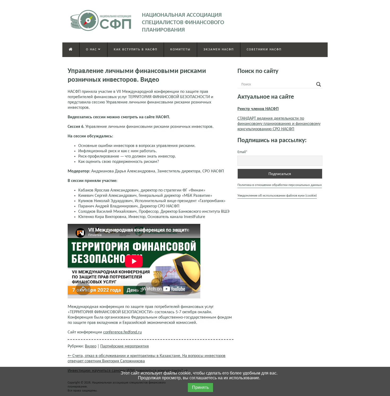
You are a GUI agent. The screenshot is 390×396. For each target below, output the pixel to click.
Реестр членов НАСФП (258, 109)
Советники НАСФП (264, 49)
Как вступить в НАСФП (135, 49)
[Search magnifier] (318, 84)
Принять (200, 387)
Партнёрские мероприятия (124, 346)
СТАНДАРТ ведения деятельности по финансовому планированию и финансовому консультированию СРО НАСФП (278, 123)
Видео (90, 346)
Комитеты (180, 49)
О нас (92, 49)
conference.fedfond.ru (122, 332)
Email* (242, 152)
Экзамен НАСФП (218, 49)
